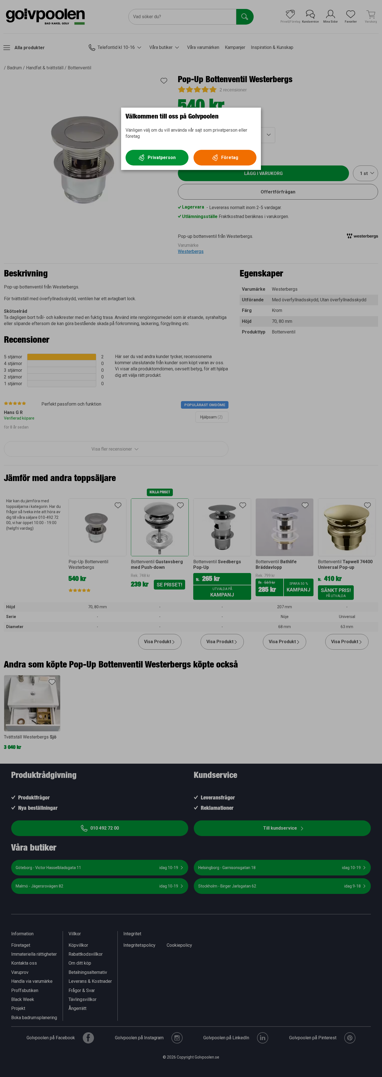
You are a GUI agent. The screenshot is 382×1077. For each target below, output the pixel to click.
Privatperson (162, 157)
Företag (229, 157)
